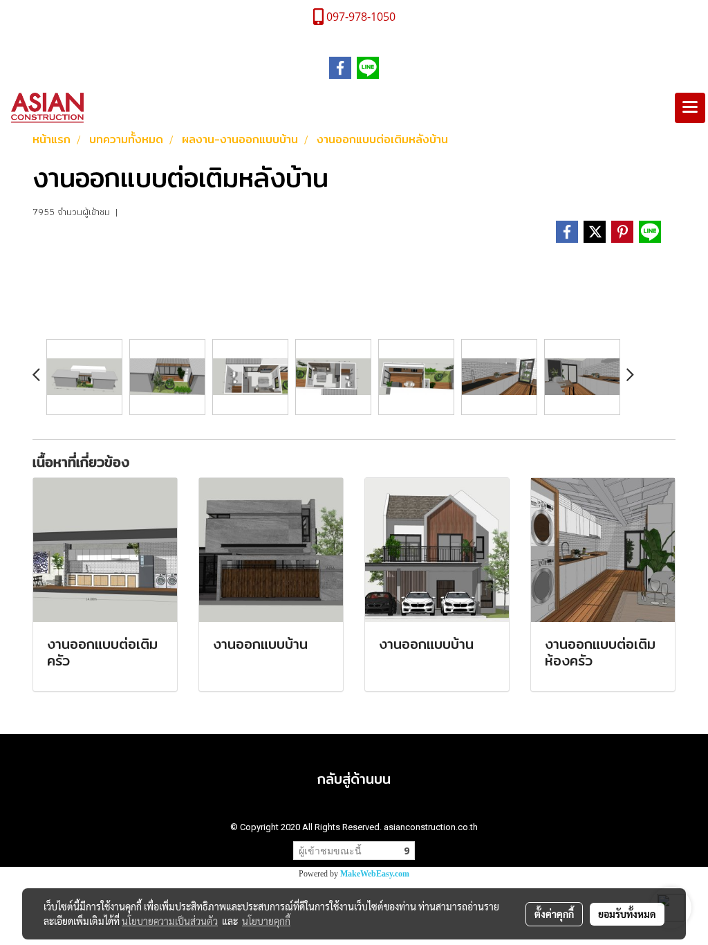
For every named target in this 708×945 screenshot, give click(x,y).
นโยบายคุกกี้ (266, 921)
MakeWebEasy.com (374, 874)
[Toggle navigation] (690, 108)
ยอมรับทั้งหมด (627, 914)
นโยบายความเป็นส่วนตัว (170, 921)
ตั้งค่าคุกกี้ (554, 914)
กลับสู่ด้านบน (354, 778)
